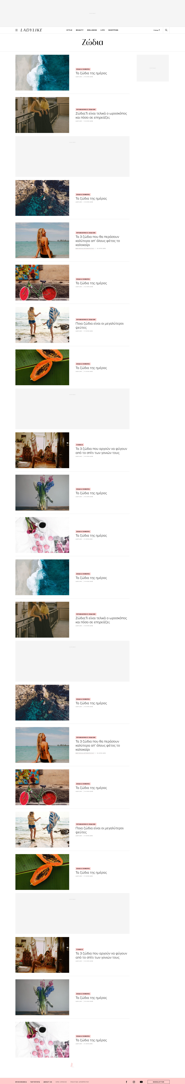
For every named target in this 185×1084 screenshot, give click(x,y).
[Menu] (16, 30)
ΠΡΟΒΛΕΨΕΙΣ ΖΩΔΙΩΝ (85, 109)
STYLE (69, 30)
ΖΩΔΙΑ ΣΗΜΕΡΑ (83, 69)
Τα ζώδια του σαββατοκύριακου (99, 1080)
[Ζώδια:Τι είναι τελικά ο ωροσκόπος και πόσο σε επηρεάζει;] (42, 115)
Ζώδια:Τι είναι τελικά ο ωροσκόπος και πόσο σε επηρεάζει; (101, 115)
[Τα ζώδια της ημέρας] (42, 73)
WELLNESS (92, 30)
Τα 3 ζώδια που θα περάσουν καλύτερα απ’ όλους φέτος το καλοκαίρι (98, 240)
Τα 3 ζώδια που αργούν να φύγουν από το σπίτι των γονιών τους (101, 450)
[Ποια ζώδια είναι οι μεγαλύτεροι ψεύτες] (42, 325)
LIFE (103, 30)
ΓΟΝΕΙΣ (79, 445)
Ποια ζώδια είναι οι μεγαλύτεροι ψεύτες (100, 325)
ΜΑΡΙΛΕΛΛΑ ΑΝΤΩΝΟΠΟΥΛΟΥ (85, 248)
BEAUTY (80, 30)
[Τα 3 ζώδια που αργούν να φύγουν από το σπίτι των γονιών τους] (42, 450)
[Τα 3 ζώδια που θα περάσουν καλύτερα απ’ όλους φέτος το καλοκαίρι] (42, 240)
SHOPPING (113, 30)
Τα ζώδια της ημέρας (91, 72)
